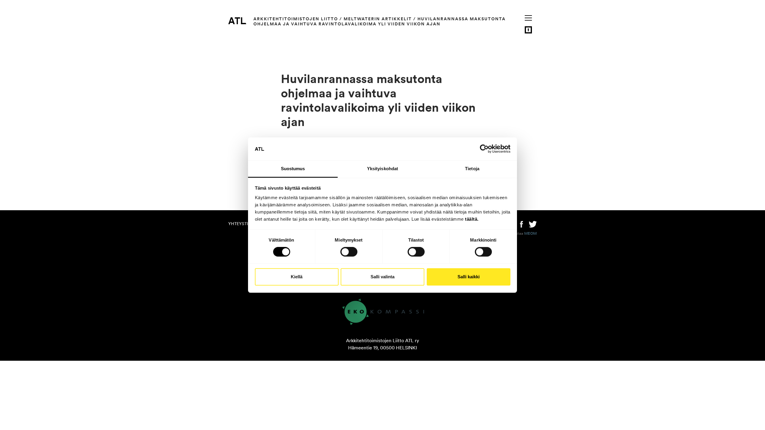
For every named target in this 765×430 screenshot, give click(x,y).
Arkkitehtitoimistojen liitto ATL (237, 20)
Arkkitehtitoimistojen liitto (295, 19)
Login (528, 29)
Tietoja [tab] (472, 168)
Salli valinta (382, 276)
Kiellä (296, 276)
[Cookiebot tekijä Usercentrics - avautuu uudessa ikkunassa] (484, 149)
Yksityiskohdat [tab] (382, 168)
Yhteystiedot (243, 223)
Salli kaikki (469, 276)
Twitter (533, 224)
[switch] (348, 252)
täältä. (472, 219)
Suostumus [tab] (293, 168)
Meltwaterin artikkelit (378, 19)
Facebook (521, 224)
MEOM (530, 233)
